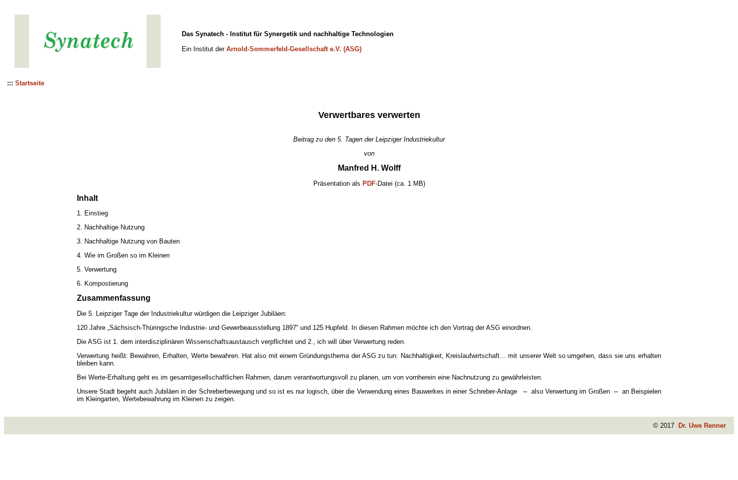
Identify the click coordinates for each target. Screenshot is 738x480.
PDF (369, 183)
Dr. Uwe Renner (702, 425)
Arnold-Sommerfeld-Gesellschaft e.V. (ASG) (293, 49)
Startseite (29, 83)
